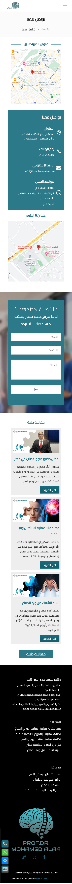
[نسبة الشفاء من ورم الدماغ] (36, 585)
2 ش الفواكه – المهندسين (39, 138)
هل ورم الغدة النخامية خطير (43, 744)
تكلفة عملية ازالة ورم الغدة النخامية (38, 734)
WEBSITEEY (41, 878)
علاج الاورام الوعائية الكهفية (43, 790)
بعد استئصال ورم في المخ (45, 774)
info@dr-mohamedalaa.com (40, 171)
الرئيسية (46, 29)
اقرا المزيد (49, 490)
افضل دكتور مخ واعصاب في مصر (37, 459)
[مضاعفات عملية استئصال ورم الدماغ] (36, 510)
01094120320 (47, 154)
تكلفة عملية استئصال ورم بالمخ (41, 739)
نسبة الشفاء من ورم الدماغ (40, 603)
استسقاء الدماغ (51, 785)
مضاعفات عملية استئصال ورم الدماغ (38, 728)
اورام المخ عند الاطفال (47, 779)
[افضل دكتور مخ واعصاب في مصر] (36, 441)
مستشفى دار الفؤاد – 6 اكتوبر (38, 134)
